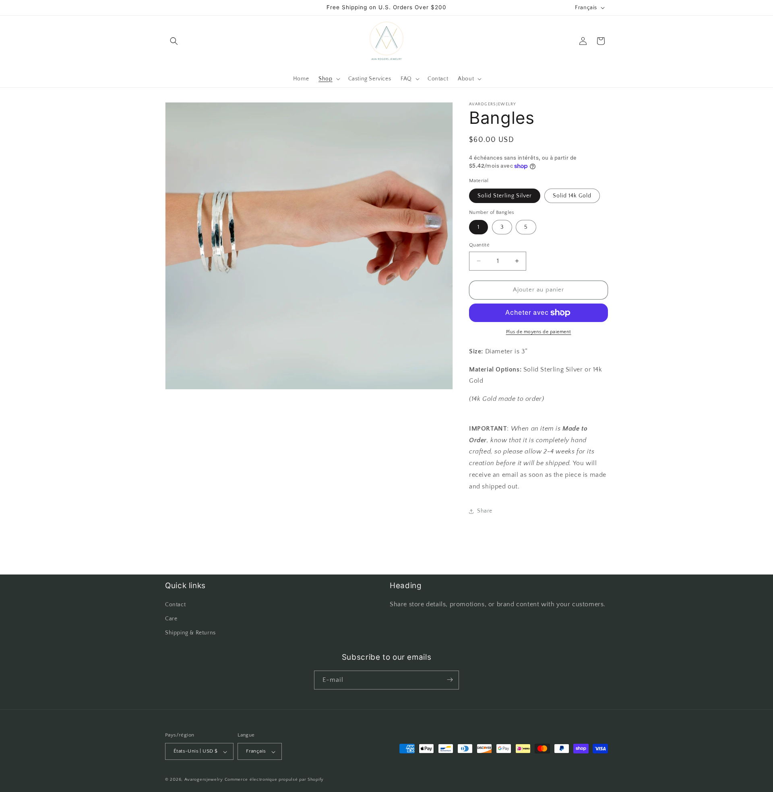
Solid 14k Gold (572, 196)
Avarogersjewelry (203, 780)
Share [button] (484, 511)
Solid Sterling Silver (504, 196)
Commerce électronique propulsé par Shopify (274, 780)
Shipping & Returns (190, 633)
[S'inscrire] (450, 679)
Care (171, 619)
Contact (175, 604)
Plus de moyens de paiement (538, 331)
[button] (174, 41)
